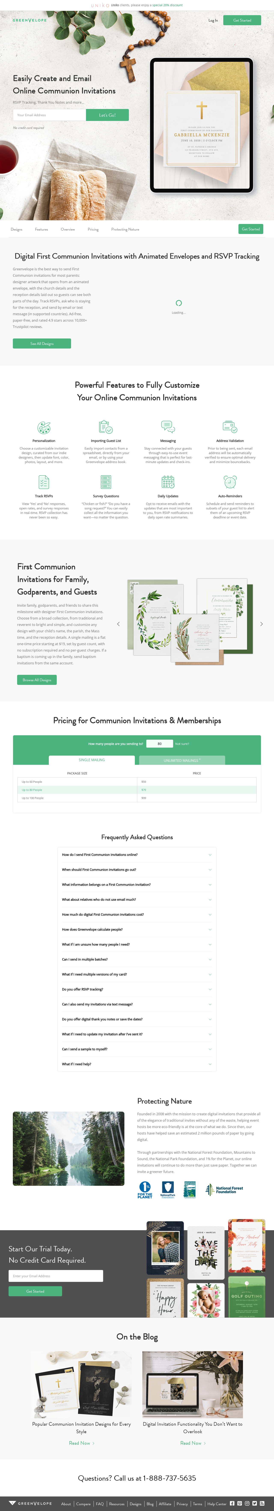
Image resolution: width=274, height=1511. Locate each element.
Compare (83, 1504)
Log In (213, 20)
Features (41, 229)
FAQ (100, 1504)
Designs (16, 229)
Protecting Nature (125, 229)
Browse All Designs (37, 680)
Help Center (216, 1504)
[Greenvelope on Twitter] (254, 1504)
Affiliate (165, 1504)
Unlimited (182, 760)
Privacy (182, 1504)
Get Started (242, 20)
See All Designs (42, 343)
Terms (197, 1504)
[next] (262, 623)
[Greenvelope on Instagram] (247, 1504)
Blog (150, 1504)
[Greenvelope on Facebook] (232, 1504)
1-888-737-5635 (169, 1478)
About (66, 1504)
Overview (68, 229)
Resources (116, 1504)
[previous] (118, 623)
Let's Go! (107, 115)
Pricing (93, 229)
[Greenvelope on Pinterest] (239, 1504)
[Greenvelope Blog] (262, 1504)
